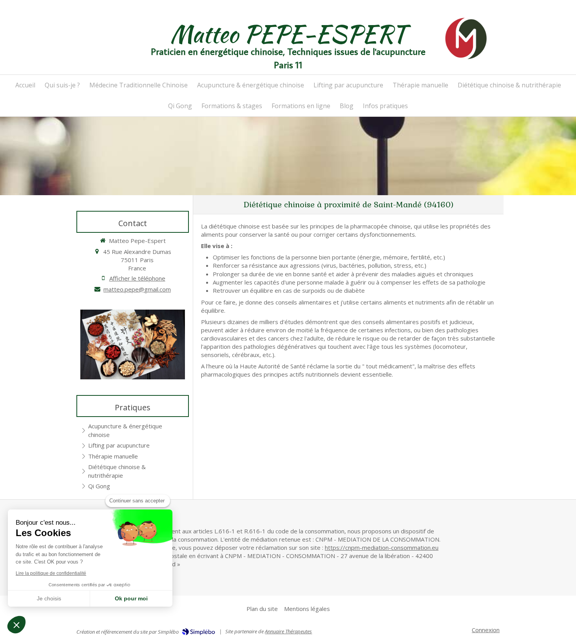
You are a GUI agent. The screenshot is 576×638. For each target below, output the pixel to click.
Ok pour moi (131, 598)
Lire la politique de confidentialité (51, 573)
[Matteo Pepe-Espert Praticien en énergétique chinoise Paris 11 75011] (466, 38)
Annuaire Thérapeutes (288, 631)
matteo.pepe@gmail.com (137, 289)
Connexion (486, 630)
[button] (16, 624)
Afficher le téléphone (137, 278)
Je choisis (49, 598)
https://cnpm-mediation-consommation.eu (381, 547)
